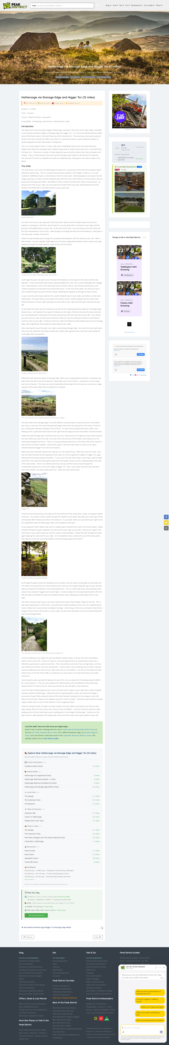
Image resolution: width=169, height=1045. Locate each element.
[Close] (164, 967)
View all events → (30, 879)
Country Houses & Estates (96, 967)
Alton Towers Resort (26, 1030)
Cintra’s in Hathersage (33, 817)
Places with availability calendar (31, 991)
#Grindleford (29, 927)
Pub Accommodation (27, 988)
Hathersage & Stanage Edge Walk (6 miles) (79, 729)
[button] (166, 517)
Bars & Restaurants (60, 961)
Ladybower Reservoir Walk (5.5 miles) (77, 735)
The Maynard (30, 804)
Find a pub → (140, 158)
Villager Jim (90, 1004)
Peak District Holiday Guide (29, 961)
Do (127, 5)
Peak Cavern (29, 854)
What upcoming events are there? (149, 1020)
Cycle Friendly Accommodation (31, 973)
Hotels (21, 979)
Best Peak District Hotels (62, 1020)
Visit (114, 5)
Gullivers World (41, 1036)
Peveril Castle (30, 851)
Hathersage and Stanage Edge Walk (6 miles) (42, 787)
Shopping (90, 973)
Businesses (135, 5)
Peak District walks (51, 738)
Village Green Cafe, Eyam (34, 821)
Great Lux (101, 1007)
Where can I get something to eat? (148, 1013)
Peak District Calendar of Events (31, 1016)
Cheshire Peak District (61, 986)
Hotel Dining (57, 970)
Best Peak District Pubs (61, 1023)
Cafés (55, 964)
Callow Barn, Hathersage (34, 841)
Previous (28, 937)
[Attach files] (123, 1032)
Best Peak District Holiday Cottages (66, 1017)
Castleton (42, 1033)
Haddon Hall (24, 1039)
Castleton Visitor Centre (34, 766)
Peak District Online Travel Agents (32, 985)
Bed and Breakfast (26, 964)
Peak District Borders (27, 982)
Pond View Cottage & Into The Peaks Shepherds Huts (45, 837)
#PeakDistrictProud (31, 1007)
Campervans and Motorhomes (30, 967)
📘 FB (139, 167)
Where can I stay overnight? (152, 1007)
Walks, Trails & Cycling (94, 982)
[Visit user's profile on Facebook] (116, 354)
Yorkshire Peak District (61, 995)
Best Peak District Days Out (63, 1011)
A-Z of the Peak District (27, 1013)
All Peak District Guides (129, 958)
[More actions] (160, 967)
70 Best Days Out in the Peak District (33, 1010)
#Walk (68, 927)
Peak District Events (93, 988)
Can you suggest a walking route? (147, 1000)
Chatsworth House (26, 1036)
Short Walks (90, 991)
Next (97, 937)
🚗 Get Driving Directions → (36, 915)
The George (29, 796)
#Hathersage (39, 927)
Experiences (91, 970)
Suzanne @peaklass (101, 1010)
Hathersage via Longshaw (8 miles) (38, 775)
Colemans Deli (30, 813)
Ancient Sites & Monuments (97, 961)
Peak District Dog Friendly (62, 1014)
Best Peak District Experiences (64, 1008)
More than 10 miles (88, 77)
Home (47, 72)
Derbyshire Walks (78, 72)
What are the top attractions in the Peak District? (148, 992)
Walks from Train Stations (96, 985)
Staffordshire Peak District (63, 992)
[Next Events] (129, 324)
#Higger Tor (49, 927)
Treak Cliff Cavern (31, 862)
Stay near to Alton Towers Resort (31, 994)
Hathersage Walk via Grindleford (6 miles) (41, 783)
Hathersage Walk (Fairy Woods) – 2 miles (40, 779)
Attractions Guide (133, 961)
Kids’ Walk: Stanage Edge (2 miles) (44, 732)
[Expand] (156, 967)
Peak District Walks (66, 72)
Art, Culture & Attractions (96, 964)
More (158, 5)
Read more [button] (117, 350)
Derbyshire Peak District (62, 989)
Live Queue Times (129, 129)
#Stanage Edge (60, 927)
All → (45, 762)
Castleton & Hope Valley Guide (138, 964)
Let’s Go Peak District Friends (103, 1013)
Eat (121, 5)
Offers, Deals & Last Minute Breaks (32, 1004)
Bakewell (33, 1033)
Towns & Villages (92, 979)
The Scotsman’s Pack (32, 800)
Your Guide (148, 5)
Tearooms (56, 976)
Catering (56, 967)
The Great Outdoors (94, 976)
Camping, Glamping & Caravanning (32, 970)
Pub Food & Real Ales (61, 973)
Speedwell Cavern (31, 858)
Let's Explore (55, 72)
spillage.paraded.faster (61, 899)
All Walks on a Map (104, 991)
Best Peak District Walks (62, 1026)
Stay (107, 5)
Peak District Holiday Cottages (30, 976)
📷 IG (117, 169)
